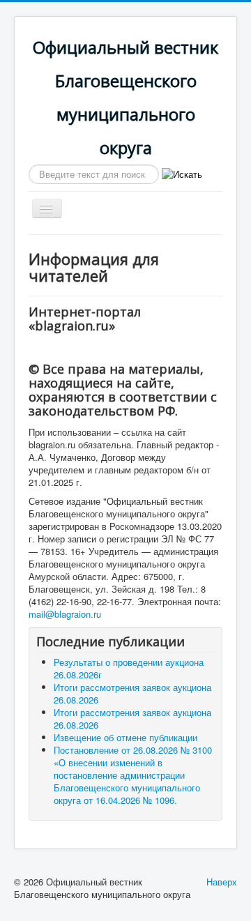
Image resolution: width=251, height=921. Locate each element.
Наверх (221, 881)
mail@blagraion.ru (65, 614)
